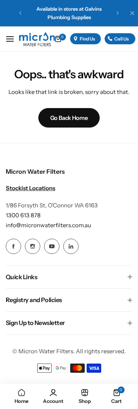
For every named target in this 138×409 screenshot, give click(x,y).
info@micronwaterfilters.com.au (48, 225)
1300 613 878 (23, 215)
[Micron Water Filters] (43, 39)
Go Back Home (69, 117)
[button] (20, 13)
